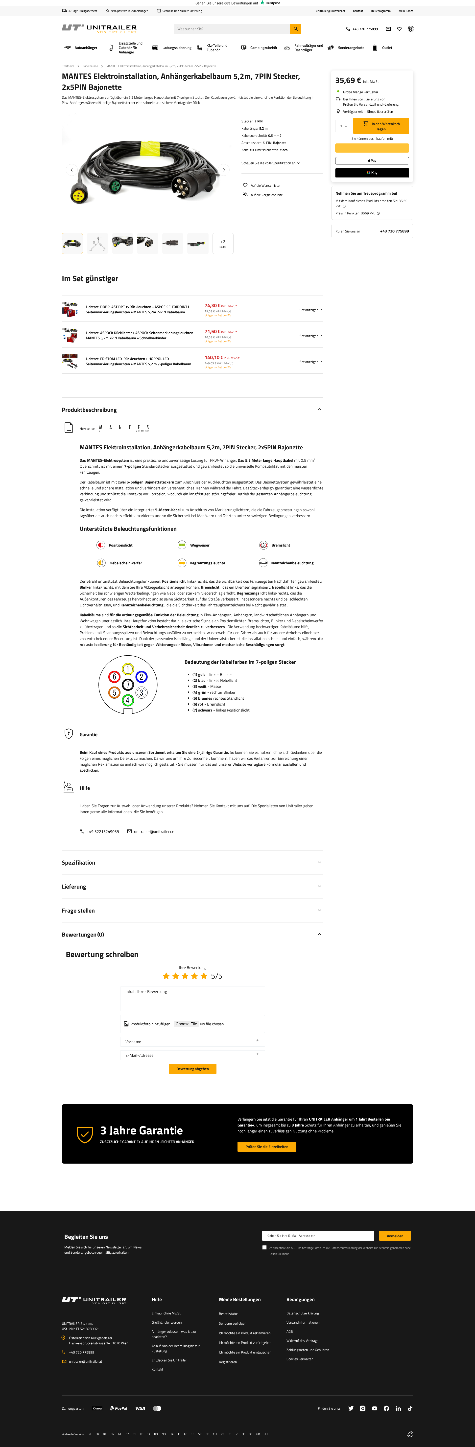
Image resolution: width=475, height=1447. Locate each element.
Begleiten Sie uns (86, 1236)
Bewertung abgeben (193, 1069)
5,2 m (263, 128)
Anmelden (395, 1236)
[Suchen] (295, 29)
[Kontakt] (103, 1306)
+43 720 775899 (365, 28)
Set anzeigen (309, 309)
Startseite (68, 66)
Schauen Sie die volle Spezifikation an (268, 162)
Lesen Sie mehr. (279, 1253)
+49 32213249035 (103, 831)
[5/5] (203, 976)
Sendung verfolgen (232, 1323)
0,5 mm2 (275, 135)
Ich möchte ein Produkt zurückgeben (245, 1342)
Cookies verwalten (299, 1358)
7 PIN (259, 121)
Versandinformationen (303, 1322)
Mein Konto (406, 11)
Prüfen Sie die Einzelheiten (267, 1146)
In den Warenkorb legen (385, 126)
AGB (289, 1331)
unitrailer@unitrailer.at (85, 1361)
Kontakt (358, 10)
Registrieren (228, 1361)
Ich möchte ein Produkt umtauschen (245, 1352)
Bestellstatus (228, 1313)
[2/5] (175, 976)
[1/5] (166, 976)
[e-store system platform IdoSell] (410, 1434)
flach (284, 149)
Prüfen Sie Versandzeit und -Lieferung (371, 104)
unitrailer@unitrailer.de (154, 831)
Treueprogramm (381, 10)
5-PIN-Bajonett (274, 142)
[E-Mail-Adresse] (388, 28)
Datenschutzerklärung (302, 1313)
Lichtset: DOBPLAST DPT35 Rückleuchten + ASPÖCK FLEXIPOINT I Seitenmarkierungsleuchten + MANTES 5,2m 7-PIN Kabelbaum (137, 309)
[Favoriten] (399, 28)
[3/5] (185, 976)
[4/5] (194, 976)
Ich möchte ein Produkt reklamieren (245, 1332)
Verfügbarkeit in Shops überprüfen (368, 111)
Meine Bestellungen (240, 1299)
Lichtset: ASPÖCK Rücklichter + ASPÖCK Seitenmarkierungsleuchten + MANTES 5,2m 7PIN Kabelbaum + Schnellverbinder (141, 335)
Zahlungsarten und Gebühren (307, 1349)
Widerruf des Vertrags (302, 1340)
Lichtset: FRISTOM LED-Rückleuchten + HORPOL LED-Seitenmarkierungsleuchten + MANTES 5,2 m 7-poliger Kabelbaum (138, 361)
